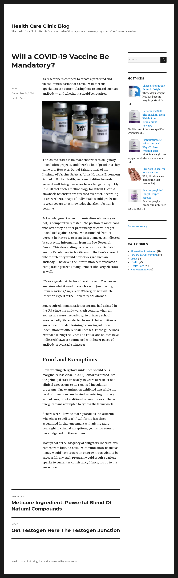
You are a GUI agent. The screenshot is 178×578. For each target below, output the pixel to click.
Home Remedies (140, 269)
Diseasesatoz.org (137, 226)
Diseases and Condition (144, 255)
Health (134, 262)
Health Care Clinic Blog (40, 26)
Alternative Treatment (143, 251)
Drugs (134, 258)
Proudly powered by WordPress (59, 561)
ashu (14, 88)
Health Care (18, 98)
